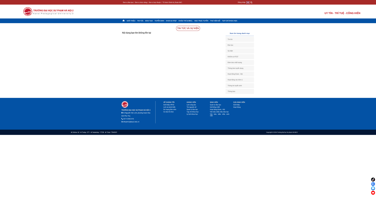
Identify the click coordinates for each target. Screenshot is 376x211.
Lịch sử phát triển (169, 107)
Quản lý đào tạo (192, 109)
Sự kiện (230, 51)
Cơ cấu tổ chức (168, 112)
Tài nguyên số (191, 107)
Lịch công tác (191, 105)
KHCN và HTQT (233, 57)
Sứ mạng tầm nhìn (169, 109)
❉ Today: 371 (85, 132)
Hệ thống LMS (215, 107)
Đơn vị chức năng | (141, 2)
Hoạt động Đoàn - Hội (235, 74)
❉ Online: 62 (75, 132)
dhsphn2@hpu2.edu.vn (131, 122)
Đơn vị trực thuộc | (155, 2)
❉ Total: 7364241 (111, 132)
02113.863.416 (128, 119)
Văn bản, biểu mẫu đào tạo (219, 112)
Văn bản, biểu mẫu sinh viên (219, 115)
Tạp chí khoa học (229, 21)
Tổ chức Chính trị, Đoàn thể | (172, 2)
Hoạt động (237, 107)
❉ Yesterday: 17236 (97, 132)
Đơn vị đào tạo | (128, 2)
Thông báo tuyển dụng (235, 68)
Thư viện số (215, 21)
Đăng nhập (241, 2)
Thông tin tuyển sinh (235, 86)
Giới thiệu (131, 21)
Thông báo (231, 91)
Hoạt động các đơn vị (235, 80)
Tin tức (140, 21)
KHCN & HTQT (171, 21)
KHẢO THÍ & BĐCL (186, 21)
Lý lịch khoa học (192, 114)
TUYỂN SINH (159, 21)
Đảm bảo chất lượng (235, 62)
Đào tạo (149, 21)
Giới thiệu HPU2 (168, 105)
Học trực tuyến (201, 21)
